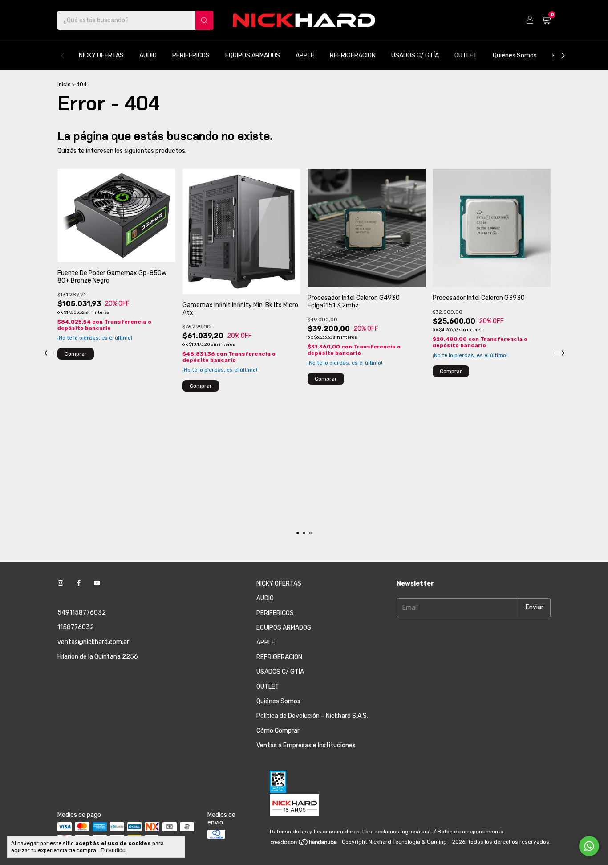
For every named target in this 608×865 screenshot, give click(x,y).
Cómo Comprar (278, 730)
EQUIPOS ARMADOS (252, 55)
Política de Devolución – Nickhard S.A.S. (312, 716)
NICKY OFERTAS (101, 55)
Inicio (64, 84)
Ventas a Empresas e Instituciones (306, 745)
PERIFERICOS (191, 55)
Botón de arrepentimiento (470, 831)
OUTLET (465, 55)
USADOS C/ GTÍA (415, 55)
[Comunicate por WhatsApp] (589, 846)
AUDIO (148, 55)
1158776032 (75, 627)
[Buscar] (204, 20)
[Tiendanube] (304, 844)
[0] (546, 20)
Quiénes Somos (515, 55)
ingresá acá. (416, 831)
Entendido (113, 850)
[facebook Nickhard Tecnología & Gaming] (79, 583)
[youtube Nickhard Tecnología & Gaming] (97, 583)
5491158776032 (81, 612)
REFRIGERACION (353, 55)
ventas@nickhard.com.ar (93, 642)
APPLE (305, 55)
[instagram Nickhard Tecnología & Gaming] (60, 583)
